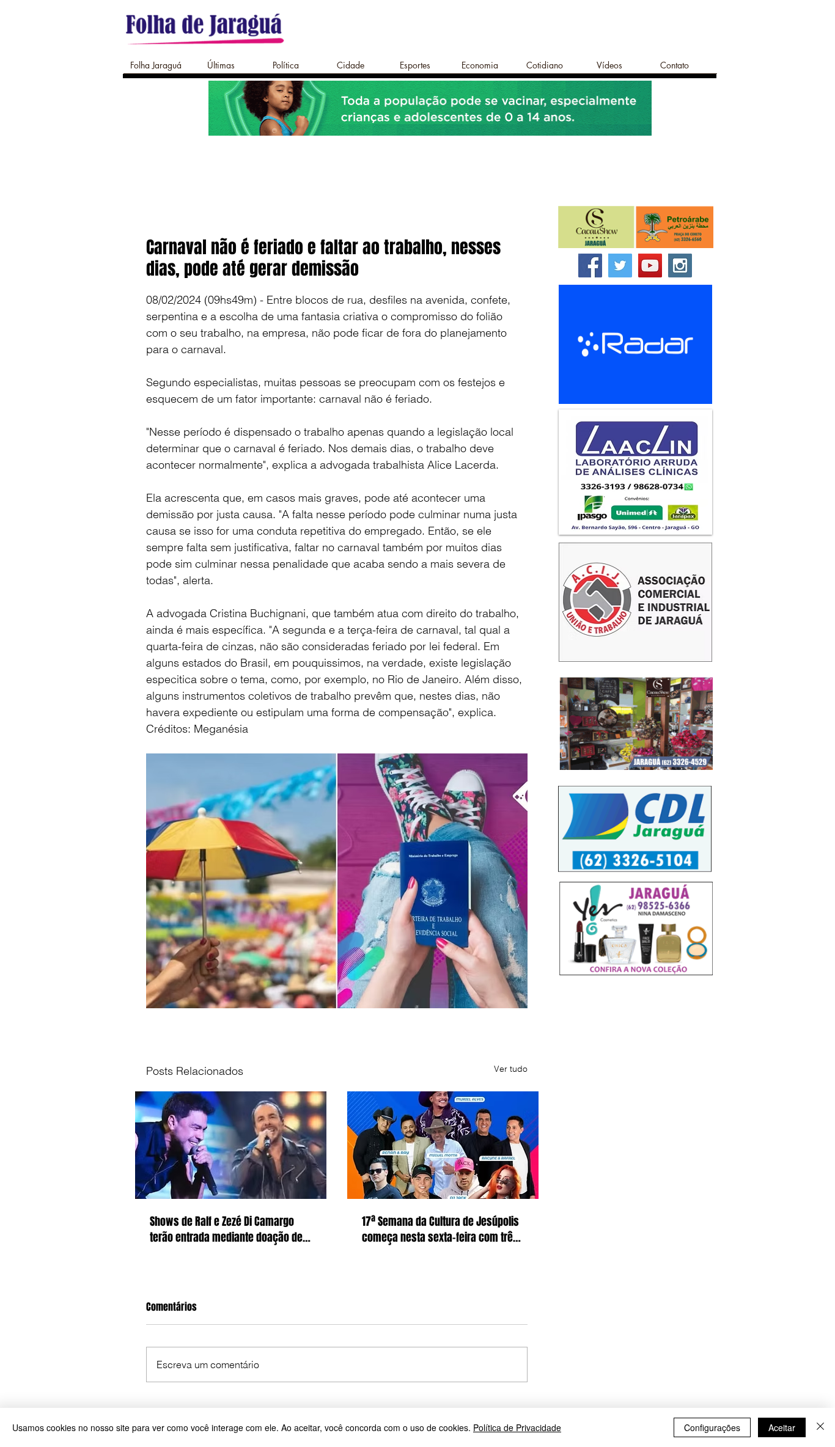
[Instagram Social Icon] (680, 265)
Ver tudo (511, 1068)
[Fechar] (820, 1427)
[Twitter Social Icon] (620, 265)
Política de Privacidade (517, 1427)
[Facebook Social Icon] (590, 265)
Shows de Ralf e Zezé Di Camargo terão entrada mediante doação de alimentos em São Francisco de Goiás (226, 1229)
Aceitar (781, 1427)
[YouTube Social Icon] (650, 265)
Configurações (712, 1427)
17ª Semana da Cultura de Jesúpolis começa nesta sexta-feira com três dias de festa (440, 1229)
